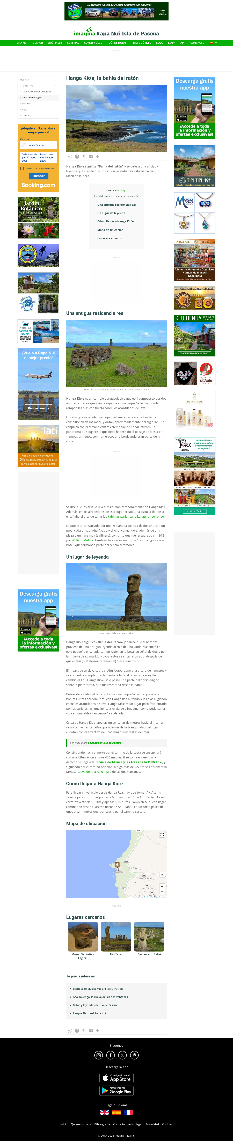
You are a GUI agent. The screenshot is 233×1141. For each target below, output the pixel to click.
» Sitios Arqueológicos (31, 97)
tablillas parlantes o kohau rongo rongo (136, 516)
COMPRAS (73, 42)
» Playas (24, 109)
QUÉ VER (37, 42)
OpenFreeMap (148, 897)
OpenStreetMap (160, 897)
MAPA (171, 42)
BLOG (159, 42)
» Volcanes (25, 103)
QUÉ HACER (55, 42)
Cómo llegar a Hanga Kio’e (115, 221)
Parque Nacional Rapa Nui (89, 1057)
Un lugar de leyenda (111, 213)
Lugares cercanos (109, 238)
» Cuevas (25, 115)
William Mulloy (82, 540)
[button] (117, 864)
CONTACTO (197, 42)
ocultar (120, 190)
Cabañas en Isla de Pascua (104, 743)
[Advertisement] (116, 281)
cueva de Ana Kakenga (93, 772)
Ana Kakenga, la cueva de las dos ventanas (100, 1040)
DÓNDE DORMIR (118, 42)
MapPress (139, 897)
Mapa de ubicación (110, 230)
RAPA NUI (21, 42)
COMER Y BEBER (93, 42)
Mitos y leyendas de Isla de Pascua (95, 1048)
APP (182, 42)
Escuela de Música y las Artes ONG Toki (98, 1032)
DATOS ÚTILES (142, 42)
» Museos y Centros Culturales (36, 91)
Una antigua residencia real (116, 205)
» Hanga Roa (26, 85)
